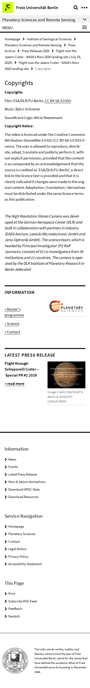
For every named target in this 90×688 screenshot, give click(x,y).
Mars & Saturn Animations (26, 481)
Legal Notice (17, 549)
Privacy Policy (18, 556)
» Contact (12, 331)
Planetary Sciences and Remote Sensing (33, 45)
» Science (12, 323)
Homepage (12, 39)
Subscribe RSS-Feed (22, 601)
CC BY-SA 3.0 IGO (58, 100)
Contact (14, 541)
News (12, 459)
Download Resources (23, 497)
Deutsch (14, 616)
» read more (14, 383)
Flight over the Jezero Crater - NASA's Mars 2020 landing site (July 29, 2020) (43, 57)
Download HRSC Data (24, 489)
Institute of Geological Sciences (49, 39)
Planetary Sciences (21, 534)
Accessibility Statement (25, 564)
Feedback (15, 608)
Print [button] (11, 593)
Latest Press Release (22, 474)
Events (13, 466)
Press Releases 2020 (35, 51)
